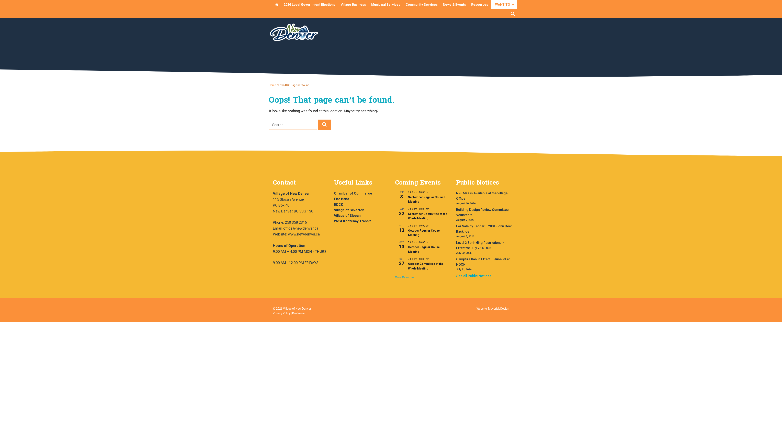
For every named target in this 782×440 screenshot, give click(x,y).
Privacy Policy (281, 313)
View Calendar (404, 277)
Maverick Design (498, 308)
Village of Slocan (347, 215)
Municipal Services (385, 5)
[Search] (324, 125)
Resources (479, 5)
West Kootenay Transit (352, 221)
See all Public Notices (473, 276)
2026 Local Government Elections (309, 5)
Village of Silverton (349, 210)
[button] (512, 13)
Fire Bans (341, 199)
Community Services (422, 5)
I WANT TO (501, 5)
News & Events (454, 5)
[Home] (276, 4)
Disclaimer (299, 313)
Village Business (353, 5)
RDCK (338, 204)
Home (272, 85)
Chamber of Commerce (353, 193)
